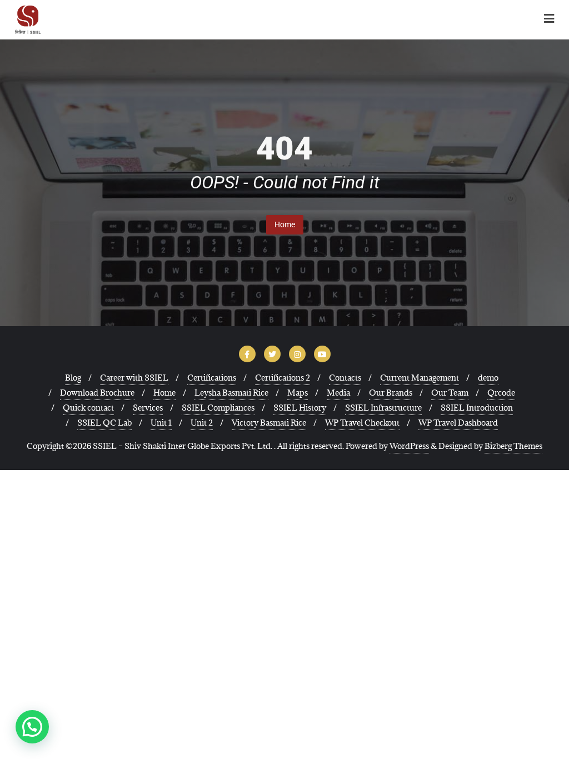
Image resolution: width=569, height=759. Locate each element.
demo (488, 377)
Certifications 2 (282, 377)
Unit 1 (161, 422)
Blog (73, 377)
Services (148, 407)
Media (338, 392)
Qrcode (501, 392)
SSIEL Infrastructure (383, 407)
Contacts (345, 377)
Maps (297, 392)
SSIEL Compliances (218, 407)
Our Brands (390, 392)
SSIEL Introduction (477, 407)
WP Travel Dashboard (458, 422)
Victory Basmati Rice (269, 422)
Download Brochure (97, 392)
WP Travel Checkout (362, 422)
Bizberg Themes (513, 446)
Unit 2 (202, 422)
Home (284, 224)
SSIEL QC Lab (104, 422)
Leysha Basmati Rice (231, 392)
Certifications (211, 377)
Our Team (449, 392)
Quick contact (88, 407)
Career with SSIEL (134, 377)
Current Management (419, 377)
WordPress (409, 446)
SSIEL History (299, 407)
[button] (32, 726)
